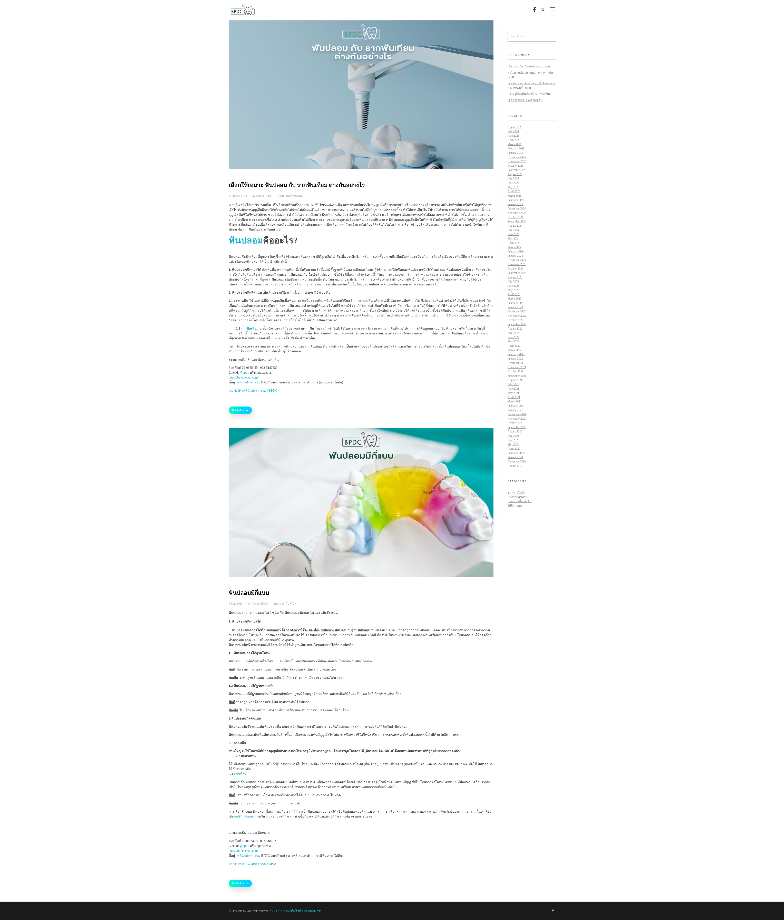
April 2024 (514, 242)
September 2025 (517, 170)
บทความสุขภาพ (517, 497)
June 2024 (513, 234)
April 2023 (514, 294)
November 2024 (517, 212)
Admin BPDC (264, 195)
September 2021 (517, 375)
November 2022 (517, 315)
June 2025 (513, 182)
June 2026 (513, 135)
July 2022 (513, 332)
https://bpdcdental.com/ (243, 377)
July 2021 (513, 384)
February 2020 (516, 452)
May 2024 (513, 238)
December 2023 (517, 260)
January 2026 (515, 152)
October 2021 (515, 371)
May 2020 (513, 444)
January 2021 (515, 410)
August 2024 (515, 225)
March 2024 (514, 247)
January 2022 (515, 358)
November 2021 (517, 367)
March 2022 (514, 350)
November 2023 (517, 264)
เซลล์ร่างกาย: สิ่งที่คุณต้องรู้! (525, 100)
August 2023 (515, 277)
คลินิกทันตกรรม (248, 382)
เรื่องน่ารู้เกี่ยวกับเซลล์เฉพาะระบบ (529, 66)
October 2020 (515, 422)
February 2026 (516, 148)
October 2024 (515, 217)
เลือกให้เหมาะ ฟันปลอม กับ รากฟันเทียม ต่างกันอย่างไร (297, 185)
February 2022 (516, 354)
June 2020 (513, 440)
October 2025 (515, 165)
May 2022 (513, 341)
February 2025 (516, 200)
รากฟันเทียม (249, 328)
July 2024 (513, 230)
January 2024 (515, 255)
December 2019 (517, 461)
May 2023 (513, 290)
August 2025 (515, 174)
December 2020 (517, 414)
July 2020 (513, 435)
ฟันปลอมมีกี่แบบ (249, 593)
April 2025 (514, 191)
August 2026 (515, 127)
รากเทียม (240, 774)
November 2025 (517, 161)
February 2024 (516, 251)
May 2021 (513, 392)
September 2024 (517, 221)
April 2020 (514, 448)
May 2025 (513, 187)
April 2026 (514, 139)
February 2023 (516, 302)
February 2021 (516, 405)
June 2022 (513, 337)
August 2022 (515, 328)
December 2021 (517, 362)
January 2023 (515, 307)
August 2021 (515, 380)
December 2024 (517, 208)
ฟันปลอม (246, 240)
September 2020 (517, 427)
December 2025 (517, 157)
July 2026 (513, 131)
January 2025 (515, 204)
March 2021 (514, 401)
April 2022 (514, 345)
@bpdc (244, 372)
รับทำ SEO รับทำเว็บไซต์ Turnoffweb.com (295, 910)
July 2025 (513, 178)
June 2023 (513, 285)
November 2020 (517, 418)
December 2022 (517, 311)
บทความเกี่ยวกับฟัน (290, 195)
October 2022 (515, 320)
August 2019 (515, 465)
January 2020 (515, 457)
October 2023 (515, 268)
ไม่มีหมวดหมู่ (515, 505)
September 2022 (517, 324)
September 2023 (517, 272)
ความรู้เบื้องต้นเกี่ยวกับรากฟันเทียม (529, 93)
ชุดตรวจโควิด (516, 492)
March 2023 (514, 298)
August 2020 (515, 431)
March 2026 (514, 144)
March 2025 (514, 195)
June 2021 (513, 388)
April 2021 (514, 397)
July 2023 (513, 281)
